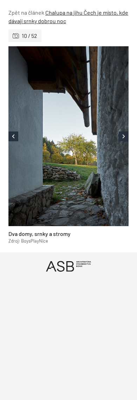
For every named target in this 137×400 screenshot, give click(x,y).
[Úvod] (68, 266)
